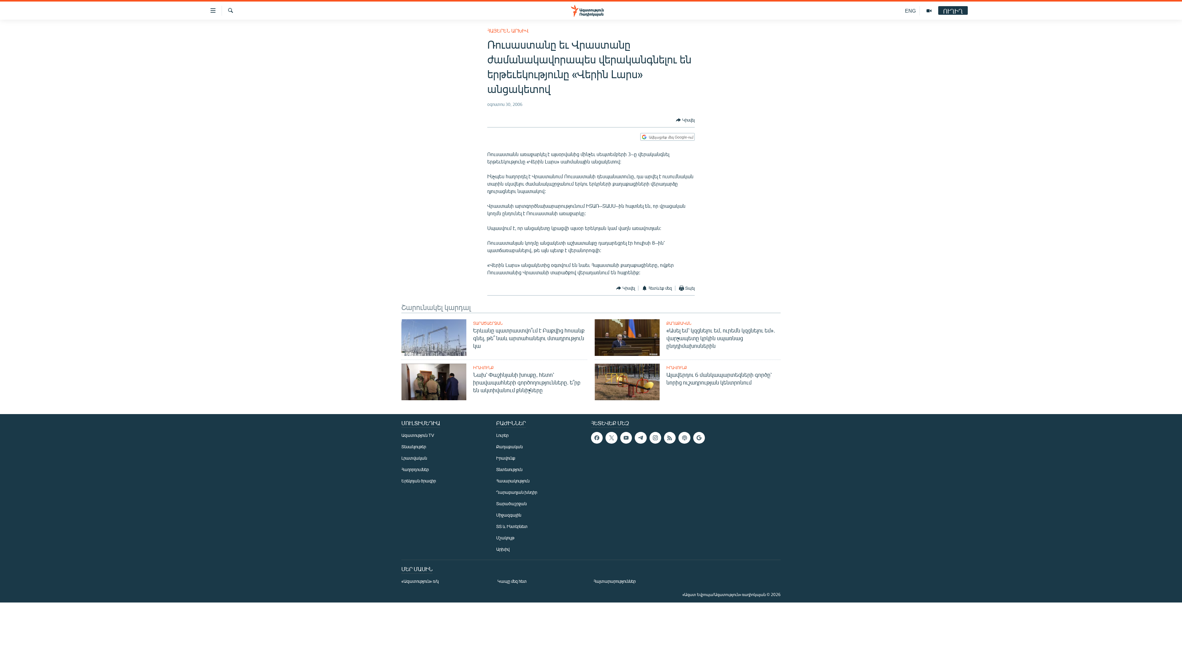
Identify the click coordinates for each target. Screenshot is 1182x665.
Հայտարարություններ (614, 581)
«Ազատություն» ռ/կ (420, 581)
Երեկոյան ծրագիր (418, 480)
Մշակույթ (505, 537)
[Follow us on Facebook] (597, 438)
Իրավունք (483, 367)
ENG (910, 11)
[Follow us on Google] (699, 438)
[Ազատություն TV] (929, 10)
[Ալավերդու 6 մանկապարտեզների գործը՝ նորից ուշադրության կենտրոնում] (627, 382)
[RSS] (670, 438)
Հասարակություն (512, 480)
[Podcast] (684, 438)
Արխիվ (502, 549)
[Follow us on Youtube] (626, 438)
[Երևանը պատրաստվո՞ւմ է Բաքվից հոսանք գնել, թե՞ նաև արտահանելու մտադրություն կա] (433, 337)
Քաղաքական (678, 323)
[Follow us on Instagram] (655, 438)
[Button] (685, 120)
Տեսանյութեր (413, 446)
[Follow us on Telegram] (640, 438)
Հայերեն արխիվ (508, 31)
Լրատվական (414, 458)
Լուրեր (502, 435)
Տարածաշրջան (488, 323)
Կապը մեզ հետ (512, 581)
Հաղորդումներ (415, 469)
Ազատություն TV (417, 435)
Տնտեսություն (509, 469)
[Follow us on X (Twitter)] (611, 438)
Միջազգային (508, 515)
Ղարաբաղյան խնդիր (516, 492)
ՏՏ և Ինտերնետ (512, 526)
